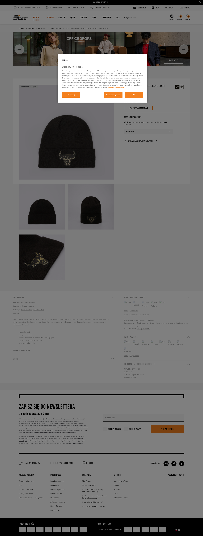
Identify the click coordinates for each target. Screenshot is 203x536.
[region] (102, 78)
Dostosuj (71, 95)
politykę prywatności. (116, 87)
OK (134, 95)
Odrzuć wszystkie (113, 95)
